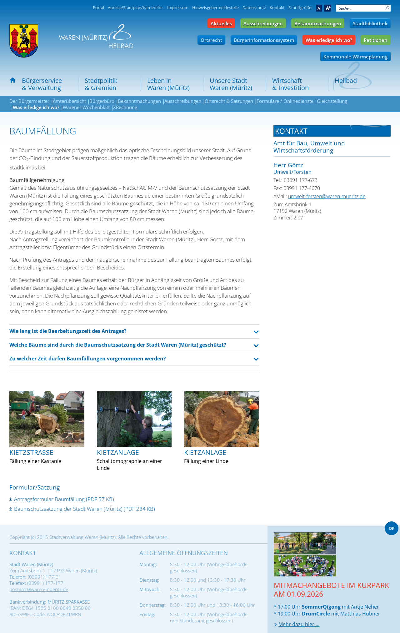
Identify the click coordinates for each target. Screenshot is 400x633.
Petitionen (376, 40)
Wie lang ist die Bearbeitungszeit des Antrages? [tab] (68, 331)
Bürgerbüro (101, 101)
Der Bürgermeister (29, 101)
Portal (98, 7)
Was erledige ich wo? (329, 40)
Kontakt (277, 7)
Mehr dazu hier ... (298, 624)
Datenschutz (254, 7)
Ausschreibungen (263, 23)
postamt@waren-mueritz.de (38, 589)
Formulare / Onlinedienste (285, 101)
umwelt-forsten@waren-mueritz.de (327, 196)
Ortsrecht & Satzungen (229, 101)
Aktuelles (221, 23)
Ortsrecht (211, 40)
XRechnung (125, 107)
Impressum (177, 7)
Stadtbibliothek (370, 23)
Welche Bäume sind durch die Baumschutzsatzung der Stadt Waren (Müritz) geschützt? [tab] (117, 344)
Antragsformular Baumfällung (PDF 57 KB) (64, 499)
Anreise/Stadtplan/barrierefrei (135, 7)
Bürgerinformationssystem (264, 40)
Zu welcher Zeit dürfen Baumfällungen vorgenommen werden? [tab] (87, 358)
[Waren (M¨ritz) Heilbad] (23, 41)
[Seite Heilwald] (96, 36)
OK (391, 528)
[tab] (332, 131)
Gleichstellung (332, 101)
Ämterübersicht (69, 101)
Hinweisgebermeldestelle (215, 7)
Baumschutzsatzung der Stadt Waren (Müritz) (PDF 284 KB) (84, 508)
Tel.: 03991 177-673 (295, 180)
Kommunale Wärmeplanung (355, 56)
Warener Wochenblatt (86, 107)
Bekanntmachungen (317, 23)
